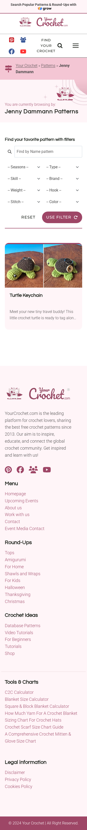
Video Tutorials (19, 632)
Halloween (15, 587)
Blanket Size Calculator (27, 699)
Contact (12, 521)
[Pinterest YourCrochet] (8, 469)
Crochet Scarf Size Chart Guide (34, 727)
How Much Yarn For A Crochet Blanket (41, 713)
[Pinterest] (11, 40)
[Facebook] (11, 51)
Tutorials (13, 646)
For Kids (12, 580)
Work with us (17, 514)
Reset (28, 217)
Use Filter (58, 217)
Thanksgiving (17, 594)
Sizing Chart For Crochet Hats (33, 720)
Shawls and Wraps (22, 573)
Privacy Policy (18, 779)
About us (13, 507)
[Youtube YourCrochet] (47, 469)
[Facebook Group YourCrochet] (33, 469)
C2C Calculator (19, 692)
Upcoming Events (21, 500)
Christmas (15, 601)
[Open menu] (75, 45)
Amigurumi (15, 559)
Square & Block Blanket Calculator (37, 706)
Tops (9, 552)
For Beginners (18, 639)
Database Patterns (22, 625)
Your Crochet (26, 65)
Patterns (48, 65)
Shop (10, 653)
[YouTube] (23, 51)
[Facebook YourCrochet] (20, 469)
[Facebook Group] (23, 40)
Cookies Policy (18, 786)
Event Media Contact (24, 528)
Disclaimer (15, 772)
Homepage (15, 493)
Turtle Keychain (26, 295)
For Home (14, 566)
